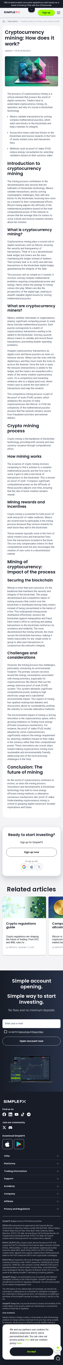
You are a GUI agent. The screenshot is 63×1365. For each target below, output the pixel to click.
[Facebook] (4, 1115)
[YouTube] (16, 1115)
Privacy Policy (37, 1032)
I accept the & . (26, 1032)
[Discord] (10, 1128)
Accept (31, 1351)
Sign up (46, 12)
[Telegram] (29, 1115)
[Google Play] (19, 1148)
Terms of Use (24, 1032)
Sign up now (31, 852)
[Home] (3, 21)
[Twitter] (4, 1128)
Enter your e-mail (14, 1023)
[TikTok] (22, 1115)
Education (13, 21)
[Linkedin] (10, 1115)
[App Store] (7, 1148)
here (27, 1339)
